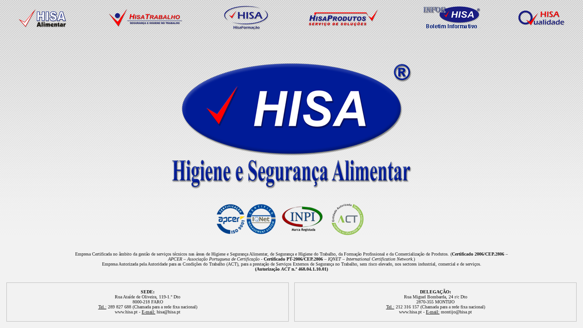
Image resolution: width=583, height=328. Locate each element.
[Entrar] (292, 186)
